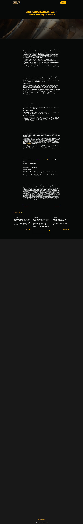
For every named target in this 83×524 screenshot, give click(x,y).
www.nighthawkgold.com (46, 159)
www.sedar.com (28, 143)
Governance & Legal (41, 519)
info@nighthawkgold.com (35, 159)
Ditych (47, 522)
